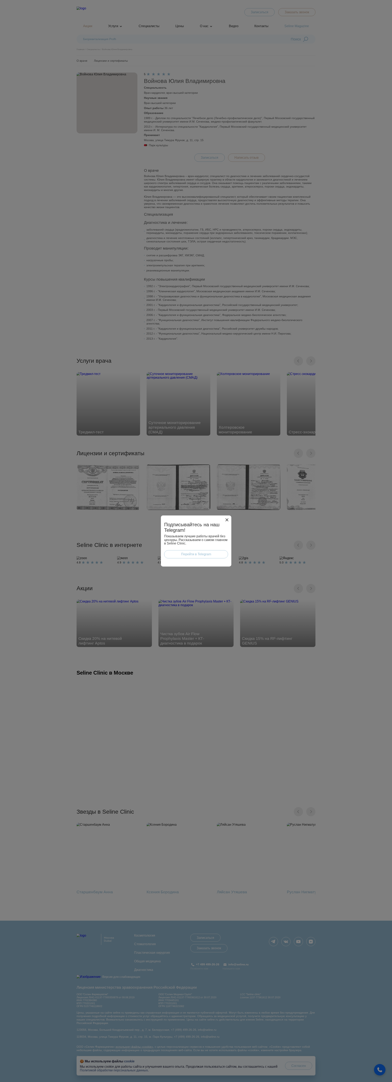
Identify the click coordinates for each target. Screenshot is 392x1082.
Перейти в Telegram (196, 554)
